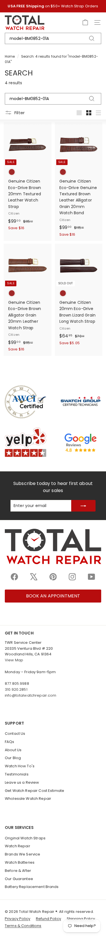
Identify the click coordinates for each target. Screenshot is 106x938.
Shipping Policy (81, 918)
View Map (14, 660)
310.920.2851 (16, 689)
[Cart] (85, 22)
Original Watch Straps (25, 838)
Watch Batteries (19, 862)
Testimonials (17, 774)
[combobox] (53, 38)
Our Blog (13, 758)
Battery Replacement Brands (32, 886)
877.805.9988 (17, 683)
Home (10, 56)
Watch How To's (19, 766)
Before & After (18, 870)
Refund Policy (48, 918)
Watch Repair (17, 846)
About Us (13, 750)
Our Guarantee (19, 878)
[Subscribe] (83, 506)
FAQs (9, 741)
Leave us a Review (22, 782)
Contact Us (15, 733)
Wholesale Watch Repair (28, 798)
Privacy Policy (17, 918)
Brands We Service (22, 854)
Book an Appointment (53, 596)
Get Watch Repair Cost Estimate (34, 790)
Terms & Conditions (23, 925)
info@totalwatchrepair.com (31, 695)
